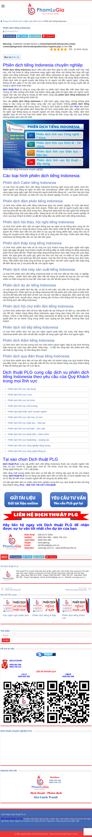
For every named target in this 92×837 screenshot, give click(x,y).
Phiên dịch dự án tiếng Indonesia (29, 285)
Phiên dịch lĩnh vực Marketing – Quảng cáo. (29, 440)
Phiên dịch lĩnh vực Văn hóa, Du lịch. (25, 417)
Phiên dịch (17, 21)
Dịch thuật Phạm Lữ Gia (67, 834)
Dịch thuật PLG (11, 31)
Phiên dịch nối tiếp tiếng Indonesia (30, 327)
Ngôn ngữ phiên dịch (33, 21)
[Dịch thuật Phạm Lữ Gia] (46, 8)
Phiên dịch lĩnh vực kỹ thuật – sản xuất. (26, 428)
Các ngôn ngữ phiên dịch (16, 615)
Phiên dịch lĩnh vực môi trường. (23, 406)
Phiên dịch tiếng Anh (13, 589)
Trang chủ (6, 21)
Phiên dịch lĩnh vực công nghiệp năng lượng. (29, 445)
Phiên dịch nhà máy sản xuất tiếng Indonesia (39, 269)
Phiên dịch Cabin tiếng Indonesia (29, 183)
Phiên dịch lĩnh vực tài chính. (21, 400)
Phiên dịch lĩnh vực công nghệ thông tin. (27, 451)
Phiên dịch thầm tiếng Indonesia (29, 340)
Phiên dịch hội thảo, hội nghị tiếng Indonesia (38, 222)
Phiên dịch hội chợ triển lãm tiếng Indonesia (38, 306)
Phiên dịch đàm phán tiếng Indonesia (33, 201)
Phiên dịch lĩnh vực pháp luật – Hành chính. (29, 434)
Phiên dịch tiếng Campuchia (76, 589)
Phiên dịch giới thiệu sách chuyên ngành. (27, 411)
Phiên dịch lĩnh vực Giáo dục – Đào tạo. (27, 423)
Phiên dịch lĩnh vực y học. (20, 394)
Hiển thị (16, 57)
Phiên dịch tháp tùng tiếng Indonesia (32, 243)
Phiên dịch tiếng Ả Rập (44, 615)
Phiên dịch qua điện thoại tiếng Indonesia (36, 356)
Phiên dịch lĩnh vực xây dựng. (22, 389)
